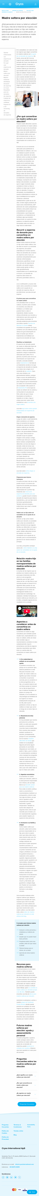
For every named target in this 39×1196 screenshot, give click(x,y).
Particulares (5, 10)
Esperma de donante (17, 10)
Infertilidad (7, 81)
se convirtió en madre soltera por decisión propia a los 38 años (27, 990)
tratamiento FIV (22, 388)
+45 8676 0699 (14, 1167)
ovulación (29, 371)
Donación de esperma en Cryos (7, 86)
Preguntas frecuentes (27, 1104)
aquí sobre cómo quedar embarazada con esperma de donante (27, 411)
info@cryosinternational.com (24, 1164)
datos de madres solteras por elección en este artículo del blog (25, 914)
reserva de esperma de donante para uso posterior (26, 494)
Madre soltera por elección (7, 73)
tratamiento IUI (24, 363)
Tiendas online (18, 1131)
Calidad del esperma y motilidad (7, 100)
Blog (15, 1135)
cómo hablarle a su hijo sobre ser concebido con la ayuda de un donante (27, 550)
